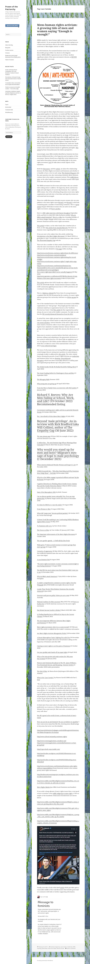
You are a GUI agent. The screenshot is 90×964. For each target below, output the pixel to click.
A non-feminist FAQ (43, 559)
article (58, 169)
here (50, 162)
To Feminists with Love (44, 526)
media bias (75, 356)
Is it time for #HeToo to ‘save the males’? (50, 505)
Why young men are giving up (46, 384)
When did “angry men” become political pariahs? (52, 513)
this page (59, 249)
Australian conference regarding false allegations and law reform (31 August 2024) (13, 93)
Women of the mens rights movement (49, 278)
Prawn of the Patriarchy (11, 8)
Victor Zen (50, 948)
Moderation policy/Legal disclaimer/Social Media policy (13, 56)
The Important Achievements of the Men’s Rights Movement (56, 534)
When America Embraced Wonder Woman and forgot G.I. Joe (56, 465)
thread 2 (69, 202)
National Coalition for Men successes (48, 602)
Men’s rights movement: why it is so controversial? (53, 627)
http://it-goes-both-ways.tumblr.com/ (48, 749)
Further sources (9, 50)
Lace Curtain (63, 947)
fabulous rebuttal (48, 293)
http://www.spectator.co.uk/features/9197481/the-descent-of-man (57, 276)
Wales (54, 948)
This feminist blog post (69, 173)
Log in (6, 104)
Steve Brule (44, 948)
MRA (74, 947)
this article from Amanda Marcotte (57, 228)
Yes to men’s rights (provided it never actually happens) (54, 272)
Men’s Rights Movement (57, 236)
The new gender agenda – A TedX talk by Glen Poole (53, 540)
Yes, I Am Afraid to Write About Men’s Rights (51, 416)
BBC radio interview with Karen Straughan (56, 213)
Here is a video (57, 217)
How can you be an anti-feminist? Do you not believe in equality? (57, 722)
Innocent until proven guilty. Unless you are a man (53, 595)
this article (57, 310)
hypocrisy (57, 947)
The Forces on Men (43, 530)
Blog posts (7, 47)
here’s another (55, 209)
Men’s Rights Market (43, 787)
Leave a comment (71, 948)
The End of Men (42, 671)
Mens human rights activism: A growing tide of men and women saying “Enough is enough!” (57, 29)
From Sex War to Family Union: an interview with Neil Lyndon (57, 388)
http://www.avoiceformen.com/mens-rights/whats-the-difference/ (57, 253)
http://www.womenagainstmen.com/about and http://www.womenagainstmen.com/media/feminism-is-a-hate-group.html (56, 743)
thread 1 (61, 202)
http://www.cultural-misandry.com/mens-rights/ (52, 736)
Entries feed (8, 107)
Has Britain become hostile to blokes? (49, 610)
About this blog (9, 45)
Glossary (7, 53)
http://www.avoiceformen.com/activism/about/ (51, 255)
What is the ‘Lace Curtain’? (45, 677)
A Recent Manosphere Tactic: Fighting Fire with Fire (53, 637)
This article (40, 225)
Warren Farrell (60, 948)
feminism (52, 947)
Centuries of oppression (44, 551)
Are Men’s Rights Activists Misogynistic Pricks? (52, 633)
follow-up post (71, 297)
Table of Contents (9, 59)
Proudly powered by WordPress (45, 960)
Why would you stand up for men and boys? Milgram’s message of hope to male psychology (58, 453)
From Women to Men (44, 509)
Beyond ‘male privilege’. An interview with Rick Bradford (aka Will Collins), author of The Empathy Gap (58, 425)
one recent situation (43, 322)
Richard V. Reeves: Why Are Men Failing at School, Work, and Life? (55, 398)
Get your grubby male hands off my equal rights (52, 652)
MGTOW (74, 57)
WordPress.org (9, 112)
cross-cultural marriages (48, 346)
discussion (46, 169)
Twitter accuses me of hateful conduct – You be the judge (12, 87)
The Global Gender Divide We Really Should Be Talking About (56, 367)
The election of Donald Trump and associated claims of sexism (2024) (13, 78)
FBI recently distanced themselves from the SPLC (57, 314)
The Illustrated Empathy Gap (46, 240)
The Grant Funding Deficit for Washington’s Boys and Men (55, 373)
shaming (57, 358)
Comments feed (9, 110)
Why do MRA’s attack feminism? (47, 576)
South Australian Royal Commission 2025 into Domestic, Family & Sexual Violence (12, 72)
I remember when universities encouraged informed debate (12, 83)
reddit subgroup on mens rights (63, 793)
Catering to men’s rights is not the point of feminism (53, 646)
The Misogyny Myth (43, 379)
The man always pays (43, 436)
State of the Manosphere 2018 (46, 492)
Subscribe (8, 136)
